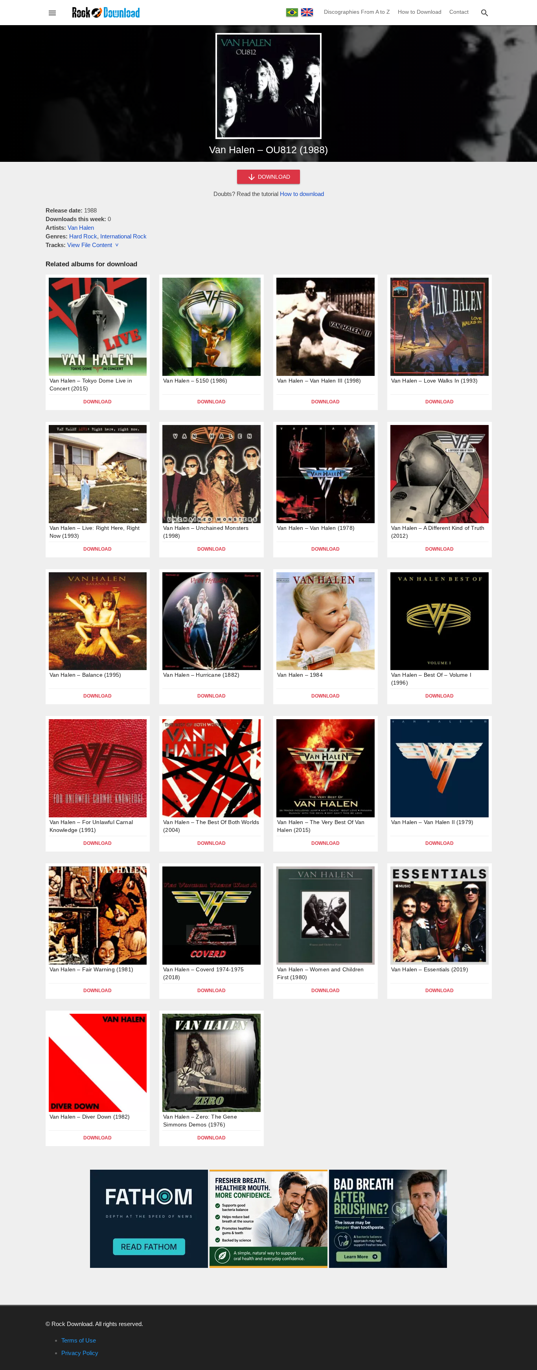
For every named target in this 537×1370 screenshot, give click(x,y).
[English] (307, 12)
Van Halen (81, 227)
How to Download (419, 12)
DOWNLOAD (273, 177)
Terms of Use (78, 1340)
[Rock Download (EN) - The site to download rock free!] (106, 12)
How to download (302, 193)
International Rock (123, 236)
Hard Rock (83, 236)
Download (97, 402)
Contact (459, 12)
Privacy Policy (79, 1353)
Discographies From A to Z (357, 12)
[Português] (292, 12)
